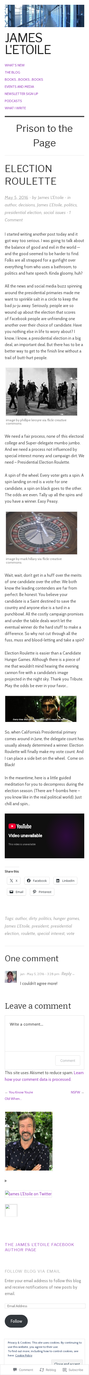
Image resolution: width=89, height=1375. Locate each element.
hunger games (66, 918)
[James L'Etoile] (44, 13)
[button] (41, 391)
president (40, 926)
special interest (51, 933)
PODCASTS (13, 101)
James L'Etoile (28, 43)
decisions (27, 205)
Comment (67, 1060)
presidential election (23, 212)
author (10, 205)
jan (22, 974)
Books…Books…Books (24, 79)
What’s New (15, 65)
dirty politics (40, 918)
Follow (16, 1321)
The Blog (12, 72)
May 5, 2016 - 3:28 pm (43, 974)
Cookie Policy (23, 1355)
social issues (55, 212)
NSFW (75, 1092)
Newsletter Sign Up (21, 94)
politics (70, 205)
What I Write (15, 108)
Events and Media (19, 86)
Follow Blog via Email (33, 1271)
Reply (66, 973)
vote (71, 933)
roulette (28, 933)
